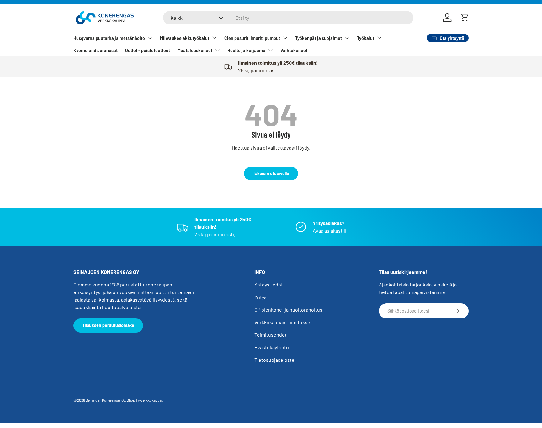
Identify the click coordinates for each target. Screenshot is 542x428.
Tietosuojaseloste (274, 360)
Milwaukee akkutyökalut (184, 38)
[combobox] (288, 17)
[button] (465, 17)
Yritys (260, 297)
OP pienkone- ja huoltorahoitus (288, 310)
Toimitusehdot (270, 335)
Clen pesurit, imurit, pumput (252, 38)
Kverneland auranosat (95, 50)
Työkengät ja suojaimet (318, 38)
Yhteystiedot (268, 284)
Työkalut (365, 38)
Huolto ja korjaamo (246, 50)
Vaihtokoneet (293, 50)
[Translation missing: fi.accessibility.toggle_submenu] (150, 37)
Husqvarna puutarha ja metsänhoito (109, 38)
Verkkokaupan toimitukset (283, 322)
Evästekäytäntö (271, 347)
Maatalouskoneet (195, 50)
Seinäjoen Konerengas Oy (105, 400)
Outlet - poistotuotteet (147, 50)
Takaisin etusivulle (271, 173)
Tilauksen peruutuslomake (108, 325)
